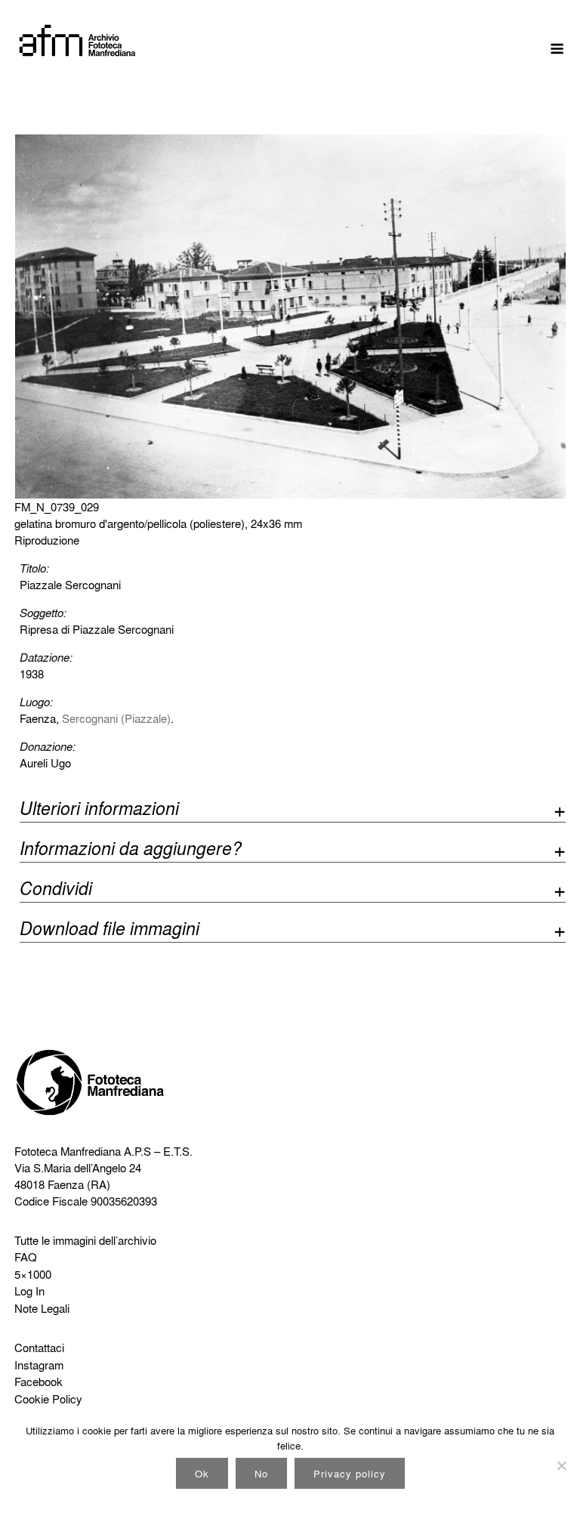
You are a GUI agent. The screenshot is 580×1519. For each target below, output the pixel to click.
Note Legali (41, 1308)
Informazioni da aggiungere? (131, 850)
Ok (202, 1473)
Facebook (38, 1381)
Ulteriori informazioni (99, 810)
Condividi (56, 890)
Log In (29, 1291)
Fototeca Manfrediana (67, 1151)
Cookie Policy (48, 1399)
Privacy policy (349, 1473)
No (261, 1473)
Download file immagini (109, 930)
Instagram (38, 1365)
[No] (561, 1465)
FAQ (25, 1257)
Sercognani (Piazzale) (116, 718)
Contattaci (39, 1347)
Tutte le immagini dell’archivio (85, 1240)
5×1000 (32, 1274)
